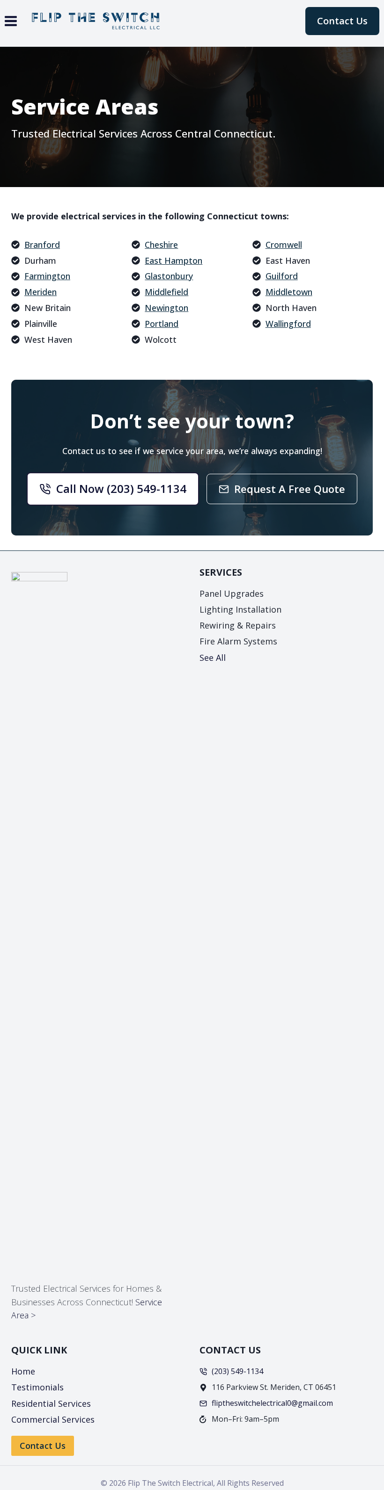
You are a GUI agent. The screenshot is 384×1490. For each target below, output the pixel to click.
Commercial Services (53, 1419)
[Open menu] (11, 20)
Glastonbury (169, 276)
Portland (161, 323)
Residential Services (51, 1403)
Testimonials (37, 1387)
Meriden (40, 291)
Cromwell (284, 244)
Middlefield (166, 291)
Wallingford (288, 323)
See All (212, 657)
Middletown (289, 291)
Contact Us (342, 20)
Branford (42, 244)
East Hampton (173, 260)
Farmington (47, 276)
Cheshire (161, 244)
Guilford (282, 276)
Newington (166, 307)
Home (23, 1371)
